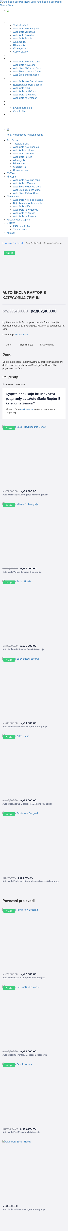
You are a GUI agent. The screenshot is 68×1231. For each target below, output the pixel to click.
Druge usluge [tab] (47, 344)
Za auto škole (20, 111)
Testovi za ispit (21, 25)
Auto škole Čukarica (23, 35)
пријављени (26, 409)
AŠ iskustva (13, 78)
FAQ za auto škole (22, 107)
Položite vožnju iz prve (18, 101)
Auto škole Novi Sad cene (26, 61)
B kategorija (19, 45)
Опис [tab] (8, 344)
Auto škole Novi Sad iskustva (28, 81)
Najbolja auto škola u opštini (27, 84)
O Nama (11, 104)
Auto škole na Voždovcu (25, 91)
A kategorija (19, 41)
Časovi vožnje (20, 51)
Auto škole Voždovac (24, 31)
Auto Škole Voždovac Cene (27, 68)
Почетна (6, 243)
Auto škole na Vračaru (24, 94)
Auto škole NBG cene (24, 64)
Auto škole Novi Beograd (26, 28)
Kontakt (11, 114)
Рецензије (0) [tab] (26, 344)
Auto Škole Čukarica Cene (27, 71)
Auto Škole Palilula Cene (26, 74)
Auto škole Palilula (22, 38)
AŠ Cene (11, 58)
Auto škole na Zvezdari (25, 97)
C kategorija (19, 48)
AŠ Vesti (11, 54)
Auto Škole (12, 21)
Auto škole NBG (21, 88)
